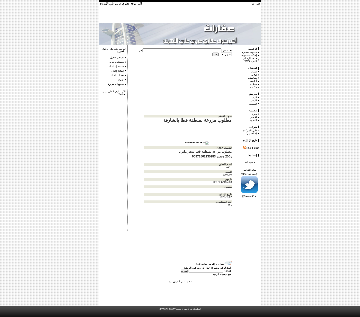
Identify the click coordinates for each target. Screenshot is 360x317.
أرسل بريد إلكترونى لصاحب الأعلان (209, 264)
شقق (254, 71)
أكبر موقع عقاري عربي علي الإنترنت (120, 3)
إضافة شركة (250, 133)
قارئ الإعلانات (249, 140)
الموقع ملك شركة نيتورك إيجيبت (180, 309)
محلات (253, 84)
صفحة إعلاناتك (116, 66)
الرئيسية (252, 48)
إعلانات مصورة (249, 55)
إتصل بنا (252, 155)
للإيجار (253, 100)
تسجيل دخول (117, 57)
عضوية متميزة (249, 52)
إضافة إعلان (117, 70)
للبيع (255, 97)
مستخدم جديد (117, 61)
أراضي (253, 81)
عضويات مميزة (116, 84)
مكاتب (253, 87)
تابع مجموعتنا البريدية (222, 274)
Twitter (122, 94)
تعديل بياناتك (117, 75)
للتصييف (253, 103)
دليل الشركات (249, 130)
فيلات (254, 74)
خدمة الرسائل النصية (249, 60)
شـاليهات (252, 77)
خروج (121, 79)
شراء (254, 114)
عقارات (256, 3)
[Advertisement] (114, 107)
